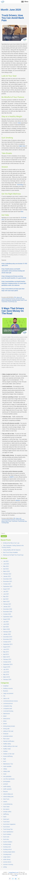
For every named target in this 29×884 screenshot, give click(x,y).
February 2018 (7, 679)
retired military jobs (8, 796)
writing (5, 867)
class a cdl (19, 297)
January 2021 (7, 606)
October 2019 (7, 642)
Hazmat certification (8, 741)
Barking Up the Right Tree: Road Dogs (13, 555)
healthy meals (7, 749)
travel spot (6, 819)
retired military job (8, 794)
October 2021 (7, 584)
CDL (15, 297)
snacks (5, 801)
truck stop (6, 839)
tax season (6, 809)
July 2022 (6, 561)
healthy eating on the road (10, 746)
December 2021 (7, 579)
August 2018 (6, 667)
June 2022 (6, 564)
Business (5, 691)
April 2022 (6, 569)
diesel (4, 716)
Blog (19, 879)
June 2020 (6, 624)
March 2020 (6, 629)
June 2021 (6, 594)
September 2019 (7, 644)
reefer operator (7, 789)
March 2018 (6, 677)
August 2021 (6, 589)
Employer (5, 733)
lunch (4, 761)
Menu (26, 1)
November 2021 (7, 581)
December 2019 (7, 637)
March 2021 (6, 601)
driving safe (8, 300)
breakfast (5, 686)
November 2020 (7, 611)
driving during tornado (9, 726)
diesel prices (6, 718)
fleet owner (6, 738)
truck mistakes (7, 834)
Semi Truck (24, 300)
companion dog (7, 706)
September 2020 (7, 616)
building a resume (8, 688)
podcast (5, 784)
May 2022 (6, 566)
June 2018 (6, 672)
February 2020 (7, 631)
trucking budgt (5, 522)
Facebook (10, 879)
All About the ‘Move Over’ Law (11, 543)
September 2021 (7, 586)
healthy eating (7, 743)
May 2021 (6, 596)
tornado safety (7, 811)
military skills (6, 771)
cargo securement (8, 693)
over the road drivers (9, 779)
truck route (6, 837)
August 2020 (6, 619)
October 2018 (7, 662)
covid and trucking (8, 711)
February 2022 (7, 574)
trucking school (7, 849)
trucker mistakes (7, 842)
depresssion (6, 713)
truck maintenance (8, 832)
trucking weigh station (9, 852)
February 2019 (7, 659)
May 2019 (6, 652)
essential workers (16, 300)
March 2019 (6, 657)
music (4, 774)
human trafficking (8, 756)
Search (4, 536)
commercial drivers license (8, 298)
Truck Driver (4, 301)
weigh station (6, 857)
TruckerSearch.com (13, 872)
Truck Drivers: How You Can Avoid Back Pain (13, 18)
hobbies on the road (8, 754)
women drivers (7, 862)
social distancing (7, 804)
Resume (5, 791)
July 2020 (6, 621)
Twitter (13, 879)
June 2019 (6, 649)
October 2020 (7, 614)
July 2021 (6, 591)
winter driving (6, 859)
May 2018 (6, 674)
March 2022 (6, 571)
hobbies (5, 751)
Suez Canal (6, 806)
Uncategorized (7, 854)
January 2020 (7, 634)
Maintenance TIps (8, 764)
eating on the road (8, 731)
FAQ (16, 875)
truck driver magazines (9, 824)
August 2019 (6, 647)
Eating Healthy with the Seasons (11, 550)
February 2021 (7, 604)
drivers (3, 300)
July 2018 (6, 669)
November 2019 (7, 639)
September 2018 (7, 664)
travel (4, 816)
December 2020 (7, 609)
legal (4, 759)
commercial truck (19, 298)
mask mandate (7, 766)
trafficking (6, 814)
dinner (4, 721)
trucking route (7, 847)
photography (6, 781)
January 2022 (7, 576)
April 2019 (6, 654)
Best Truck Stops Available (10, 552)
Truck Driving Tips (12, 301)
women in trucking (8, 864)
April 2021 (6, 599)
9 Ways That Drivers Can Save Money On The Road (13, 311)
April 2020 (6, 626)
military (5, 769)
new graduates (7, 776)
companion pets (7, 708)
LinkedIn (16, 879)
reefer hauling (7, 786)
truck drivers (6, 826)
